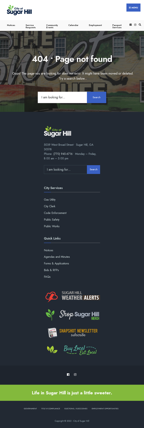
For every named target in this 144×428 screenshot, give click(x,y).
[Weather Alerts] (72, 297)
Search (96, 97)
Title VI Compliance (50, 408)
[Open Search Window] (139, 25)
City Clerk (49, 206)
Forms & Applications (56, 263)
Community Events (52, 26)
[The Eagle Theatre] (72, 350)
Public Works (52, 226)
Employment (95, 25)
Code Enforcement (55, 213)
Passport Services (117, 26)
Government (30, 408)
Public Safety (51, 220)
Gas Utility (49, 200)
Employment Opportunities (105, 408)
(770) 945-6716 (63, 154)
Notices (11, 25)
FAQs (47, 277)
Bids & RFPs (51, 270)
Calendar (73, 25)
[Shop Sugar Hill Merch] (72, 315)
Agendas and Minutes (57, 257)
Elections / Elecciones (75, 408)
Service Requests (31, 26)
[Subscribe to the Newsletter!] (72, 332)
